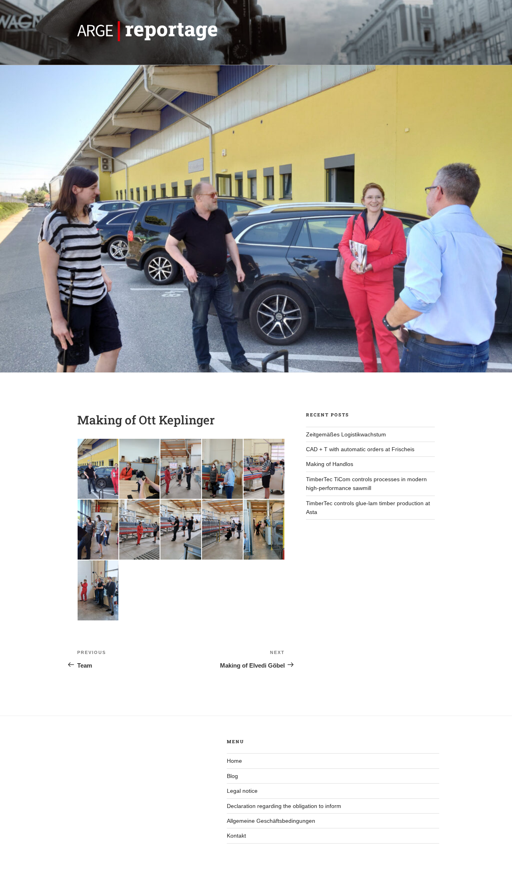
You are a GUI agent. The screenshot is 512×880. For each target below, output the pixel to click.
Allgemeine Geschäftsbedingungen (271, 821)
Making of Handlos (329, 464)
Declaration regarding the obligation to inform (284, 806)
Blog (232, 776)
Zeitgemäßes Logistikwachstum (346, 434)
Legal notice (242, 791)
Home (234, 761)
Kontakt (236, 835)
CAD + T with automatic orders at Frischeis (360, 449)
